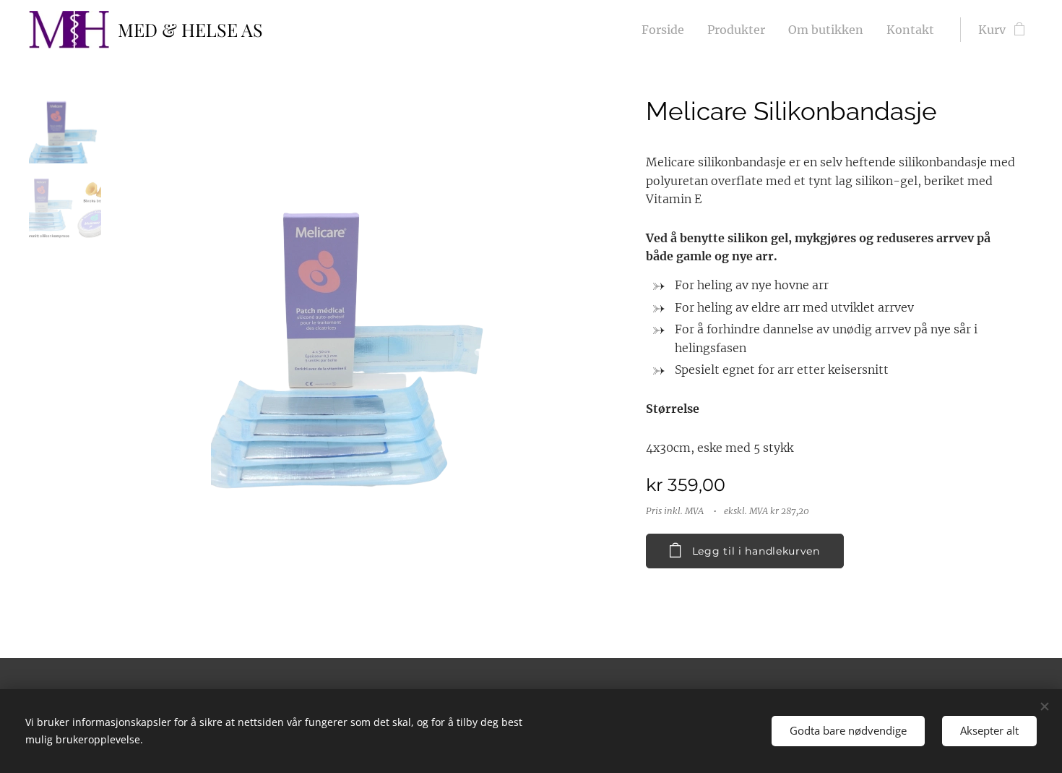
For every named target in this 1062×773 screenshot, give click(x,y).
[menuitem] (667, 30)
